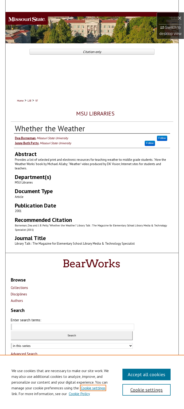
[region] (92, 382)
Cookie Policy (79, 393)
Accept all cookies (146, 374)
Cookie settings (93, 388)
